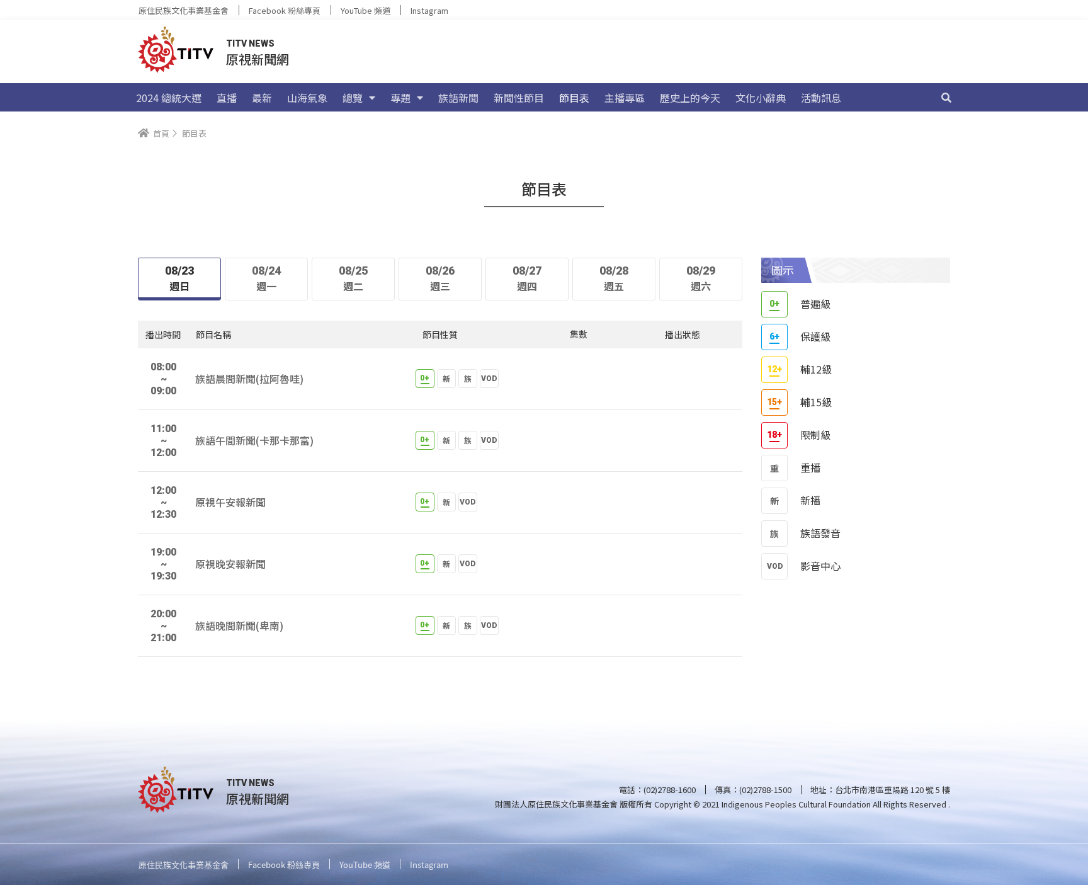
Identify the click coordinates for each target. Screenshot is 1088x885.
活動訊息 (821, 97)
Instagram (429, 10)
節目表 (574, 97)
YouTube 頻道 (365, 10)
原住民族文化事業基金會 (184, 10)
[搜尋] (946, 97)
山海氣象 (307, 97)
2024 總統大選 (168, 97)
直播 (227, 97)
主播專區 (624, 97)
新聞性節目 (519, 97)
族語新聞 (458, 97)
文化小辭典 (760, 97)
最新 (262, 97)
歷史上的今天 (690, 97)
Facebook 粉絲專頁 (284, 10)
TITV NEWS (250, 43)
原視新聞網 (257, 59)
